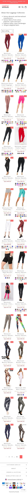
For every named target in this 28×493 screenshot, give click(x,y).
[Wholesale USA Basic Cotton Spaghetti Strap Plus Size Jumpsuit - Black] (18, 394)
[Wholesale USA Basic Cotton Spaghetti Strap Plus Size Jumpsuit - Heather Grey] (21, 394)
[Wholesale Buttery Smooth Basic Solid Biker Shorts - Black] (20, 123)
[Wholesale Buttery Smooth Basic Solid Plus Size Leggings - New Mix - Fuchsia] (17, 184)
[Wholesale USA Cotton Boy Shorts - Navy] (9, 214)
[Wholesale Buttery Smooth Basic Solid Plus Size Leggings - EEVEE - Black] (15, 90)
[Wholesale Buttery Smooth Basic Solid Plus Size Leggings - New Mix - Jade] (19, 186)
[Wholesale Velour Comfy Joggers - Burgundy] (19, 153)
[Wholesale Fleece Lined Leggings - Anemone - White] (7, 93)
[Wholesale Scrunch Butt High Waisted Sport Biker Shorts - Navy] (24, 214)
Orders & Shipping (13, 472)
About (13, 468)
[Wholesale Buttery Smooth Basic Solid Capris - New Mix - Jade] (25, 279)
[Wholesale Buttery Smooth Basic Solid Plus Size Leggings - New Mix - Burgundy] (20, 183)
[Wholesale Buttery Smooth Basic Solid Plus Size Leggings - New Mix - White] (25, 183)
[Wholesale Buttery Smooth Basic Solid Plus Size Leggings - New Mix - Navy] (22, 183)
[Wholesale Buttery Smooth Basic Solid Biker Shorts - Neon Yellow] (25, 121)
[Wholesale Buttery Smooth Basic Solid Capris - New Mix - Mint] (19, 279)
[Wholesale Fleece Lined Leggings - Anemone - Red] (10, 91)
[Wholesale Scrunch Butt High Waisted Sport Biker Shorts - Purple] (15, 216)
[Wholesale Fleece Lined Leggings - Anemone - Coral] (9, 90)
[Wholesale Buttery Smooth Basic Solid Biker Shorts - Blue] (22, 123)
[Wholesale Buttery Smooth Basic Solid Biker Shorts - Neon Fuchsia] (22, 121)
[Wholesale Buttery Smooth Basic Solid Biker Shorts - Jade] (17, 121)
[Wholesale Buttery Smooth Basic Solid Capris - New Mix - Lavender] (17, 279)
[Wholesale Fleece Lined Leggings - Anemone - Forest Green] (12, 90)
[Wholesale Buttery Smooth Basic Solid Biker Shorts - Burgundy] (24, 123)
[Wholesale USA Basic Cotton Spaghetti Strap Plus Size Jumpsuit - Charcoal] (19, 394)
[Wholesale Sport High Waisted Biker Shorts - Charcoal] (9, 277)
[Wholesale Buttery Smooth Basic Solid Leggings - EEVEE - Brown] (12, 153)
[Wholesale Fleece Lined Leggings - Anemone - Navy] (5, 91)
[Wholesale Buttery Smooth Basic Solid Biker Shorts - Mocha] (19, 124)
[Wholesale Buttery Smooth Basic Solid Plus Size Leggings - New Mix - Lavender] (24, 184)
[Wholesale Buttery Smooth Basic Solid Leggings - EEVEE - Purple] (9, 154)
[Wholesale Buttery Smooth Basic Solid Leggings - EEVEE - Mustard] (5, 154)
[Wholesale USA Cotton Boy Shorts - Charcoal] (6, 214)
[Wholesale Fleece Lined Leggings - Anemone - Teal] (12, 91)
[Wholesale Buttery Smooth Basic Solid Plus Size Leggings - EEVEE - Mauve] (21, 91)
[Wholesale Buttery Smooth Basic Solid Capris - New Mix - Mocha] (20, 279)
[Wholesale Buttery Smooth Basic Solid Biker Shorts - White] (15, 123)
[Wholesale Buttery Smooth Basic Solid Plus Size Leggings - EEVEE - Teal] (25, 91)
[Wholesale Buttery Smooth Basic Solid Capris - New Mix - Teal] (22, 279)
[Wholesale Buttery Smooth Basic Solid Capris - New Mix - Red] (22, 277)
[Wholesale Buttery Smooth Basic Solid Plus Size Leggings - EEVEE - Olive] (18, 91)
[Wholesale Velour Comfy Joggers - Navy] (23, 153)
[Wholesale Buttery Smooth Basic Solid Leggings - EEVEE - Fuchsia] (5, 153)
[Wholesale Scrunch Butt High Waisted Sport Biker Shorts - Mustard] (22, 214)
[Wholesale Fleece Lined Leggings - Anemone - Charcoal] (7, 90)
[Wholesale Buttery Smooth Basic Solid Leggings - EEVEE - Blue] (10, 153)
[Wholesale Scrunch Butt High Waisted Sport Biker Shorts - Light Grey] (25, 216)
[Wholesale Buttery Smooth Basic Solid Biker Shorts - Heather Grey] (15, 121)
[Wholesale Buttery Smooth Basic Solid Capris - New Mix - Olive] (20, 277)
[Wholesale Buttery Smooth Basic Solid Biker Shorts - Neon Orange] (24, 121)
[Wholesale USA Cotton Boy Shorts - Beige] (4, 214)
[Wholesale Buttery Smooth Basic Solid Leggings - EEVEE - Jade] (12, 154)
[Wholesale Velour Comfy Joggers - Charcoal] (21, 153)
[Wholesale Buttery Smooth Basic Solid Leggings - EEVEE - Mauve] (3, 154)
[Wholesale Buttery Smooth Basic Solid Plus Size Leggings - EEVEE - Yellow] (24, 90)
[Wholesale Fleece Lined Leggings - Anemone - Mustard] (3, 91)
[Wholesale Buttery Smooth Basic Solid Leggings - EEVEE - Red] (10, 154)
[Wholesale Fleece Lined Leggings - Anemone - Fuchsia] (10, 90)
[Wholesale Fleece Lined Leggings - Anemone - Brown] (3, 90)
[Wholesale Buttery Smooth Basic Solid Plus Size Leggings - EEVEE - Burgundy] (17, 90)
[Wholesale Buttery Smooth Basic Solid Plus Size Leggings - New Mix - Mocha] (20, 184)
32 (17, 457)
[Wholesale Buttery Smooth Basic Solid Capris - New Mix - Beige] (24, 277)
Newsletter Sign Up (13, 476)
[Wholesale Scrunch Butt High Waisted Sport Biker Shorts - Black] (15, 214)
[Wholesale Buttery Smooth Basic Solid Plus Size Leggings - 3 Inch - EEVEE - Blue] (17, 60)
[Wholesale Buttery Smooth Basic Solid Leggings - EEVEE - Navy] (7, 153)
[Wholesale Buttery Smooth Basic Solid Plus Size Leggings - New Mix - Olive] (24, 183)
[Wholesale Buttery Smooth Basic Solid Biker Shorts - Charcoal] (25, 123)
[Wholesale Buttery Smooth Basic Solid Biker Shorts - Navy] (20, 121)
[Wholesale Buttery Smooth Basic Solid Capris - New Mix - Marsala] (19, 280)
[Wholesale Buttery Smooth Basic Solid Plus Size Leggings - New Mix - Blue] (17, 183)
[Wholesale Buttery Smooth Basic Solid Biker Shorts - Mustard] (20, 124)
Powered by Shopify (14, 491)
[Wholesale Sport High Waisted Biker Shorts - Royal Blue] (5, 277)
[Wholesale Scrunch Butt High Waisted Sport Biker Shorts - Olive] (20, 217)
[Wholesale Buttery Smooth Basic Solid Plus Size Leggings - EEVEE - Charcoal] (16, 91)
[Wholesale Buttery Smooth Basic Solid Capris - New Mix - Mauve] (21, 280)
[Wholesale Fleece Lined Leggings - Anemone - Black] (2, 90)
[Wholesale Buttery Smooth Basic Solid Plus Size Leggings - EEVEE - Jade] (19, 91)
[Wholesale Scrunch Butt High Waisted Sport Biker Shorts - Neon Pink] (25, 214)
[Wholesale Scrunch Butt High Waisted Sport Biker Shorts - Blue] (22, 216)
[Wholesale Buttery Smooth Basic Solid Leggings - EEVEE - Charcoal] (2, 154)
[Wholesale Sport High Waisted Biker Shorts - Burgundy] (7, 277)
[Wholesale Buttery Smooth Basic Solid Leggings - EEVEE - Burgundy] (3, 153)
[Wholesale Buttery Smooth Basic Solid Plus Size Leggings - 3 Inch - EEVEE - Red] (25, 60)
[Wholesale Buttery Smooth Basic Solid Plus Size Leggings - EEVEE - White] (22, 90)
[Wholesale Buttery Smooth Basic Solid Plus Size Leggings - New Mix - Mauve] (25, 184)
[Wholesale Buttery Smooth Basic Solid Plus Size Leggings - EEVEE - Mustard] (23, 91)
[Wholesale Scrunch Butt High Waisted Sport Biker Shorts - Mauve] (17, 214)
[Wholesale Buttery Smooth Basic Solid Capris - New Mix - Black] (15, 277)
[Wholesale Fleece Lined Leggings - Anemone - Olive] (7, 91)
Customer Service (14, 464)
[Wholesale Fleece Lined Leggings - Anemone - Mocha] (2, 91)
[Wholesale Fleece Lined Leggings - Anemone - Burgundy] (5, 90)
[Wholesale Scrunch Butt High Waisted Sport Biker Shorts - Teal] (20, 216)
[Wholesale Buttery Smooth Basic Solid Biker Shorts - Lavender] (19, 121)
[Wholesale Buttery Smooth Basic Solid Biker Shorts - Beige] (19, 123)
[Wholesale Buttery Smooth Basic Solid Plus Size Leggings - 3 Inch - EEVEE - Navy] (24, 60)
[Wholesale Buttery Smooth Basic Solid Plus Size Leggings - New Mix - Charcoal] (15, 184)
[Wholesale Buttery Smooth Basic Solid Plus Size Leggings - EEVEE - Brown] (25, 90)
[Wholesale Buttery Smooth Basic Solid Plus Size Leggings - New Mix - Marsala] (22, 186)
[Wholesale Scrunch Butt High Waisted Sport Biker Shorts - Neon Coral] (19, 214)
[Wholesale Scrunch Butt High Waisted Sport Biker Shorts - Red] (17, 216)
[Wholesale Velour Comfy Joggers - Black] (18, 153)
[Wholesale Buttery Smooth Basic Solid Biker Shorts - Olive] (22, 124)
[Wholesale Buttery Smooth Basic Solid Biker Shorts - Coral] (24, 124)
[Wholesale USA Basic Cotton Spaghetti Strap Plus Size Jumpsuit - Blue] (23, 394)
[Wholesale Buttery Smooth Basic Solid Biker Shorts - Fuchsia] (17, 124)
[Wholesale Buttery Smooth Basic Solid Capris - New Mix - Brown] (17, 277)
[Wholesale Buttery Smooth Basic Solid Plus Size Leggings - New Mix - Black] (15, 183)
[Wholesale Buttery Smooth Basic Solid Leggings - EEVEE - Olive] (7, 154)
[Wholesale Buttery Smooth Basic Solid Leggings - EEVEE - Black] (2, 153)
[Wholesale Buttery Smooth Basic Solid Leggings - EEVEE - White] (9, 153)
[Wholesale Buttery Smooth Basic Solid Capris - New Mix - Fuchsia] (15, 279)
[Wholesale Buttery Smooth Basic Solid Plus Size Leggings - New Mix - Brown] (19, 183)
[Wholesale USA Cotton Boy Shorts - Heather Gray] (8, 214)
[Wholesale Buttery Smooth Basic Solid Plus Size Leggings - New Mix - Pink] (20, 186)
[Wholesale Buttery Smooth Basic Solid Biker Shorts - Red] (17, 123)
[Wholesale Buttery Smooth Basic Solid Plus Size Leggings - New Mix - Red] (22, 184)
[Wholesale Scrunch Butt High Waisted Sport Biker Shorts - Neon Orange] (19, 216)
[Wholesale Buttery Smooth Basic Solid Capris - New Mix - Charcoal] (19, 277)
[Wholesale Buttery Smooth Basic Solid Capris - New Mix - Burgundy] (25, 277)
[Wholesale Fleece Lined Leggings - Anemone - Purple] (9, 91)
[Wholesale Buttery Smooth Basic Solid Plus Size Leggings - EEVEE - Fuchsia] (19, 90)
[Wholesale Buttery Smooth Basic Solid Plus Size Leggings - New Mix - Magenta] (19, 184)
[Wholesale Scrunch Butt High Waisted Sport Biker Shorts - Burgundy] (20, 214)
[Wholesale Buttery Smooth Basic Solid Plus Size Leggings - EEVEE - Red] (20, 90)
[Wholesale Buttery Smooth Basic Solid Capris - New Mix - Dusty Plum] (24, 279)
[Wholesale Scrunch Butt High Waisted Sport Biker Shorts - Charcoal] (24, 216)
